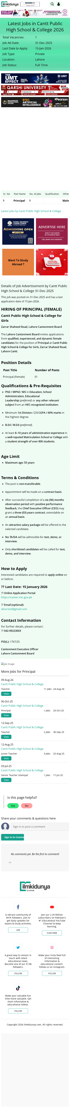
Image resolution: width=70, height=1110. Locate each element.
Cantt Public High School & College (22, 684)
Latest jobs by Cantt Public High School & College (31, 211)
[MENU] (66, 4)
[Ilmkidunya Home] (10, 4)
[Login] (58, 4)
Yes (13, 806)
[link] (30, 4)
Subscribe (52, 933)
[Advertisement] (35, 146)
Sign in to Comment (14, 837)
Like (18, 930)
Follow (18, 973)
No (26, 806)
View (6, 693)
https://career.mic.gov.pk (16, 597)
